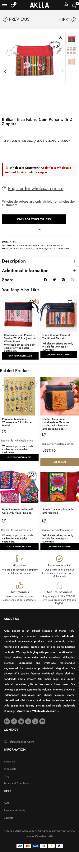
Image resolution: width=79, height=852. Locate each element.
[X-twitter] (28, 721)
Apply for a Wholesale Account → (38, 711)
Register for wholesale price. (35, 188)
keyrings (52, 248)
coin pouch (26, 248)
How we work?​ (59, 565)
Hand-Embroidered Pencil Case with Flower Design (17, 511)
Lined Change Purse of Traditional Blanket (56, 336)
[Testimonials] (19, 585)
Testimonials (20, 591)
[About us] (19, 558)
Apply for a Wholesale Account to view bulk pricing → (38, 170)
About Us (11, 619)
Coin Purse (13, 248)
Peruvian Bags (22, 245)
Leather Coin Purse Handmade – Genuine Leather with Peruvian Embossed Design (55, 424)
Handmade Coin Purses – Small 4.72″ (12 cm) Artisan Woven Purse (20, 338)
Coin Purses (40, 248)
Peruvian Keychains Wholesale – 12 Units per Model (17, 422)
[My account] (66, 4)
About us (20, 565)
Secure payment (59, 591)
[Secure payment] (59, 585)
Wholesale (63, 248)
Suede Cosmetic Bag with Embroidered (57, 511)
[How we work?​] (59, 558)
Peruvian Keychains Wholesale (47, 245)
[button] (5, 71)
